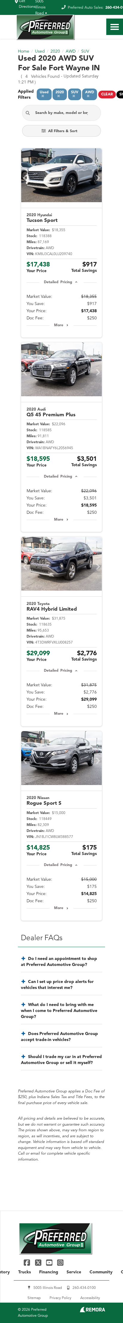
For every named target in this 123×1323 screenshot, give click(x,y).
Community (101, 1272)
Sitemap (34, 1298)
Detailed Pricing (58, 282)
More (58, 325)
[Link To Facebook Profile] (27, 1262)
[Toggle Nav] (114, 27)
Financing (48, 1272)
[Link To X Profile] (38, 1262)
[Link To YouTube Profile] (50, 1262)
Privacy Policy (60, 1298)
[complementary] (105, 1305)
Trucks (24, 1272)
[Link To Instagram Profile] (60, 1262)
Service (74, 1272)
